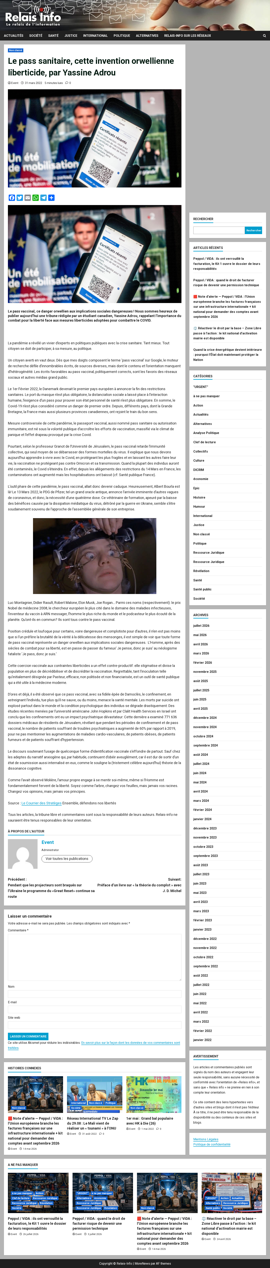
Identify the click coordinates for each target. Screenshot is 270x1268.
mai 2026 (200, 635)
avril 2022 (200, 1012)
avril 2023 (200, 902)
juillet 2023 (201, 874)
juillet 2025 (201, 690)
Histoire (199, 497)
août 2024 (200, 755)
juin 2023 (199, 883)
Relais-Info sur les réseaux (187, 36)
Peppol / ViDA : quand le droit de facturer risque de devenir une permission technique (99, 1223)
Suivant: (139, 885)
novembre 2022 (205, 948)
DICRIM (198, 470)
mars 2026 (201, 653)
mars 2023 (201, 911)
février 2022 (202, 1031)
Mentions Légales (205, 1139)
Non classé (15, 50)
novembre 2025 (205, 672)
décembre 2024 (205, 718)
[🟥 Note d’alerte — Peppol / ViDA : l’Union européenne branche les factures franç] (35, 1094)
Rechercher (203, 219)
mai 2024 (200, 782)
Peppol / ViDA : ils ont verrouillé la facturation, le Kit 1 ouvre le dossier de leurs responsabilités (226, 264)
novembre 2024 (205, 727)
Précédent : (51, 887)
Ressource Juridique (208, 552)
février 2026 (202, 663)
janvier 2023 (202, 929)
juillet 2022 (201, 985)
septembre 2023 (205, 856)
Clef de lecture (204, 442)
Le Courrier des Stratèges (42, 803)
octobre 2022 (203, 957)
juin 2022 (199, 994)
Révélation (201, 571)
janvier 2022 (202, 1040)
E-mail (12, 1002)
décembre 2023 (205, 828)
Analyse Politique (206, 433)
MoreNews (142, 1263)
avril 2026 (200, 644)
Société (35, 36)
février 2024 (202, 810)
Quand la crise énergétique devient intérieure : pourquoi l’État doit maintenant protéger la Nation (227, 355)
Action (198, 405)
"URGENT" (200, 387)
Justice (70, 36)
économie (200, 479)
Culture (198, 460)
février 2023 (202, 920)
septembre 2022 (205, 966)
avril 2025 (200, 709)
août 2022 (200, 975)
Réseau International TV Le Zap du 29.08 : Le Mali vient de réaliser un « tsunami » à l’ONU (92, 1123)
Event (14, 83)
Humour (199, 506)
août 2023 (200, 865)
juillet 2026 (201, 626)
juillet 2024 (201, 764)
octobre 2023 (203, 847)
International (95, 36)
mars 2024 (201, 801)
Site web (14, 1017)
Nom (11, 986)
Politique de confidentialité (211, 1144)
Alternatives (147, 36)
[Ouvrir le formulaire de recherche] (264, 36)
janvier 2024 (202, 819)
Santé (53, 36)
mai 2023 (200, 893)
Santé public (202, 589)
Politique (122, 36)
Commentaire (18, 930)
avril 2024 (200, 791)
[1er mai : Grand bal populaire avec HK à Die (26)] (153, 1094)
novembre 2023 (205, 837)
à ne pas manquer (206, 396)
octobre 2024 (203, 736)
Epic (196, 488)
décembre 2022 (205, 939)
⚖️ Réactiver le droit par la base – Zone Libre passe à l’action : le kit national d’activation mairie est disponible (227, 333)
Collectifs (200, 451)
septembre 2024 (205, 745)
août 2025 (200, 681)
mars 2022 (201, 1021)
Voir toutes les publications (67, 859)
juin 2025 (199, 699)
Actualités (13, 36)
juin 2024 (199, 773)
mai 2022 (200, 1003)
